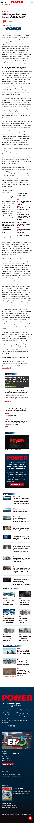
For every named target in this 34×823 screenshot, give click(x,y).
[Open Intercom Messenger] (30, 818)
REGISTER (7, 401)
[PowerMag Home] (17, 2)
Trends (15, 566)
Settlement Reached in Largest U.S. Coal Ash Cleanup (24, 202)
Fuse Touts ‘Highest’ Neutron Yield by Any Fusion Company (21, 529)
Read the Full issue (9, 677)
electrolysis (5, 364)
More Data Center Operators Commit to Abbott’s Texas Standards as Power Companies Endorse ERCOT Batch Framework (21, 550)
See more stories (23, 235)
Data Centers (16, 496)
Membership (11, 774)
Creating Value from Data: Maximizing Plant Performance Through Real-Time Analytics (16, 392)
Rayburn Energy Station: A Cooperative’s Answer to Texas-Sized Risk (24, 662)
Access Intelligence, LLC (13, 814)
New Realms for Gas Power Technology (25, 638)
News (18, 199)
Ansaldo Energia (6, 368)
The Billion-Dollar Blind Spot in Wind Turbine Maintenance (22, 510)
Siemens (4, 366)
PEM (11, 362)
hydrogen (12, 366)
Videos (7, 433)
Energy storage (19, 362)
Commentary (16, 535)
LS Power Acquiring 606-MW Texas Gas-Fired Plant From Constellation (21, 559)
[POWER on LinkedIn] (13, 726)
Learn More (7, 764)
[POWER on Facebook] (8, 726)
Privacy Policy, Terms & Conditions (11, 776)
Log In (29, 2)
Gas (14, 556)
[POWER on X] (11, 726)
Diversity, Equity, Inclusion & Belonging (12, 778)
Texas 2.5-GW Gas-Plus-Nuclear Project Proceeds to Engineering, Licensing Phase (21, 519)
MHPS (18, 366)
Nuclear (19, 212)
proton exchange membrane (19, 364)
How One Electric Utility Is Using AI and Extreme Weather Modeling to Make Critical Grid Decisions (16, 422)
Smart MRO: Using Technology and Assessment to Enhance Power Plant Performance (15, 410)
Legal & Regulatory (18, 578)
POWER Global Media (13, 449)
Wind (14, 508)
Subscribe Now (16, 485)
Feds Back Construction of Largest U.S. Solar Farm (24, 209)
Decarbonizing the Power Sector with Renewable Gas (9, 603)
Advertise (4, 774)
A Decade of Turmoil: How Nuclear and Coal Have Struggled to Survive (23, 217)
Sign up (14, 807)
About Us (19, 774)
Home (2, 5)
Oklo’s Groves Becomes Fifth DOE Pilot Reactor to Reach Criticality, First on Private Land (21, 570)
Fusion (15, 526)
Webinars (8, 374)
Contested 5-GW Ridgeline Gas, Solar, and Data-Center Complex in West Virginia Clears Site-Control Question (21, 501)
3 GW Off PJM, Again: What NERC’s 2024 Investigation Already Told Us (21, 538)
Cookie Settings (6, 779)
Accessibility (15, 779)
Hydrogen (7, 5)
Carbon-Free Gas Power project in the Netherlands (16, 157)
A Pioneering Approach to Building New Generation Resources (23, 672)
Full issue (20, 197)
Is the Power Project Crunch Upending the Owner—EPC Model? (23, 651)
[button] (2, 2)
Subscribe (24, 793)
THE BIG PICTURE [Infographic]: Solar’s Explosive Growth (23, 224)
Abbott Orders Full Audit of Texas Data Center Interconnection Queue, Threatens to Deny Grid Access (22, 582)
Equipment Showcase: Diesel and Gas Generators (23, 230)
